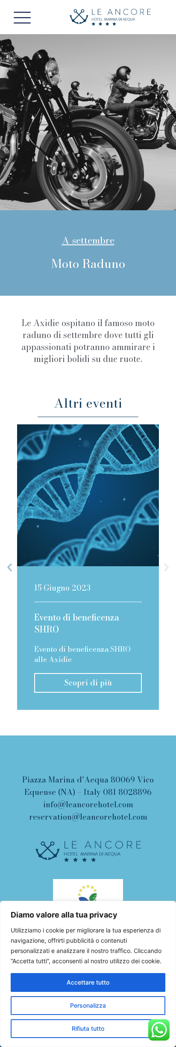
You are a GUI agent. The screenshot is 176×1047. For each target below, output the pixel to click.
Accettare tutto (88, 982)
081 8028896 (127, 792)
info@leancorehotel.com (88, 804)
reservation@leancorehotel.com (88, 817)
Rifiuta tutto (88, 1028)
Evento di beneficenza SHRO (76, 623)
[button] (9, 567)
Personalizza (88, 1005)
